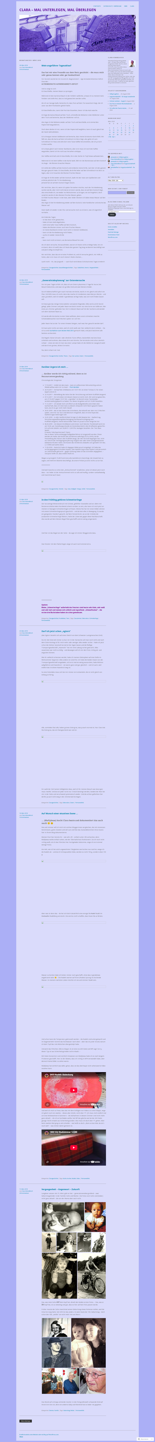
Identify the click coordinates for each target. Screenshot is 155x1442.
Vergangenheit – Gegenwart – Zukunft (61, 1189)
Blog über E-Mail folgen (118, 202)
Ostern (81, 356)
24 (129, 132)
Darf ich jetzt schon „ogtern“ (56, 631)
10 (129, 128)
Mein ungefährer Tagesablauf (56, 65)
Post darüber (74, 387)
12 (109, 130)
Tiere (67, 618)
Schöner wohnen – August (117, 101)
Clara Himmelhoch (27, 67)
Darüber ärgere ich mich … (55, 367)
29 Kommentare (24, 371)
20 (113, 132)
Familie (61, 356)
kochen (69, 1178)
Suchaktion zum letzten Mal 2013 (62, 331)
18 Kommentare (24, 284)
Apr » (113, 137)
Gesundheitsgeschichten (66, 267)
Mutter (72, 1410)
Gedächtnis (81, 267)
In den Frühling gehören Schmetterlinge (62, 500)
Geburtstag (66, 1410)
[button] (63, 1217)
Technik (61, 489)
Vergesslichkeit (94, 267)
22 (121, 132)
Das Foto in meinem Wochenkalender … (122, 104)
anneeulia (114, 157)
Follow (112, 214)
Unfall (83, 489)
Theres (65, 356)
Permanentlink (46, 269)
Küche (64, 1178)
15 (121, 130)
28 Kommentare (24, 1193)
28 (117, 134)
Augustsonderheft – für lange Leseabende (122, 96)
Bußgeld (73, 489)
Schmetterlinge (93, 618)
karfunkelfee (114, 167)
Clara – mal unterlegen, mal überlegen (57, 10)
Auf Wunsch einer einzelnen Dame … (60, 813)
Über (125, 6)
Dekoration (85, 618)
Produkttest (62, 618)
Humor (87, 267)
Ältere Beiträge (25, 1421)
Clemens (51, 1410)
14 (117, 130)
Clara (132, 6)
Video (78, 1178)
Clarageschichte (53, 267)
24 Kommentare (24, 503)
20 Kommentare (24, 635)
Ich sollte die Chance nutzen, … (119, 108)
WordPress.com (113, 237)
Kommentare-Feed (113, 235)
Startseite (97, 6)
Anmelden (111, 229)
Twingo (79, 489)
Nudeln (74, 1178)
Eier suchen (75, 356)
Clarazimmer (78, 618)
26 (109, 134)
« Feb (109, 137)
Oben (21, 1437)
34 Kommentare (24, 69)
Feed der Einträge (113, 232)
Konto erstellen (112, 227)
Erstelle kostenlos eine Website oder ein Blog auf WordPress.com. (39, 1434)
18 (133, 130)
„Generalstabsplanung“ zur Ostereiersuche (63, 280)
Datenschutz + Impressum (112, 6)
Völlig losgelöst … (115, 94)
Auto (69, 489)
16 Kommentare (24, 817)
